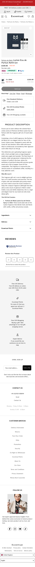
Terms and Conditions (17, 469)
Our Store (17, 465)
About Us (17, 461)
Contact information (27, 547)
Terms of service (18, 550)
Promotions (17, 444)
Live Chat (12, 93)
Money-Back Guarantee (17, 478)
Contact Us (17, 400)
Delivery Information (17, 427)
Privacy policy (17, 547)
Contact (29, 11)
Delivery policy (28, 550)
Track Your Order (17, 436)
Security (17, 448)
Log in (8, 11)
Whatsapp (28, 93)
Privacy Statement (17, 473)
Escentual (9, 547)
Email (23, 93)
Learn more (10, 109)
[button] (2, 16)
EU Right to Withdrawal (17, 452)
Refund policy (8, 550)
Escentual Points (17, 457)
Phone (18, 93)
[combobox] (17, 555)
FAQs (17, 440)
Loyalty (19, 11)
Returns (17, 432)
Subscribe (27, 368)
